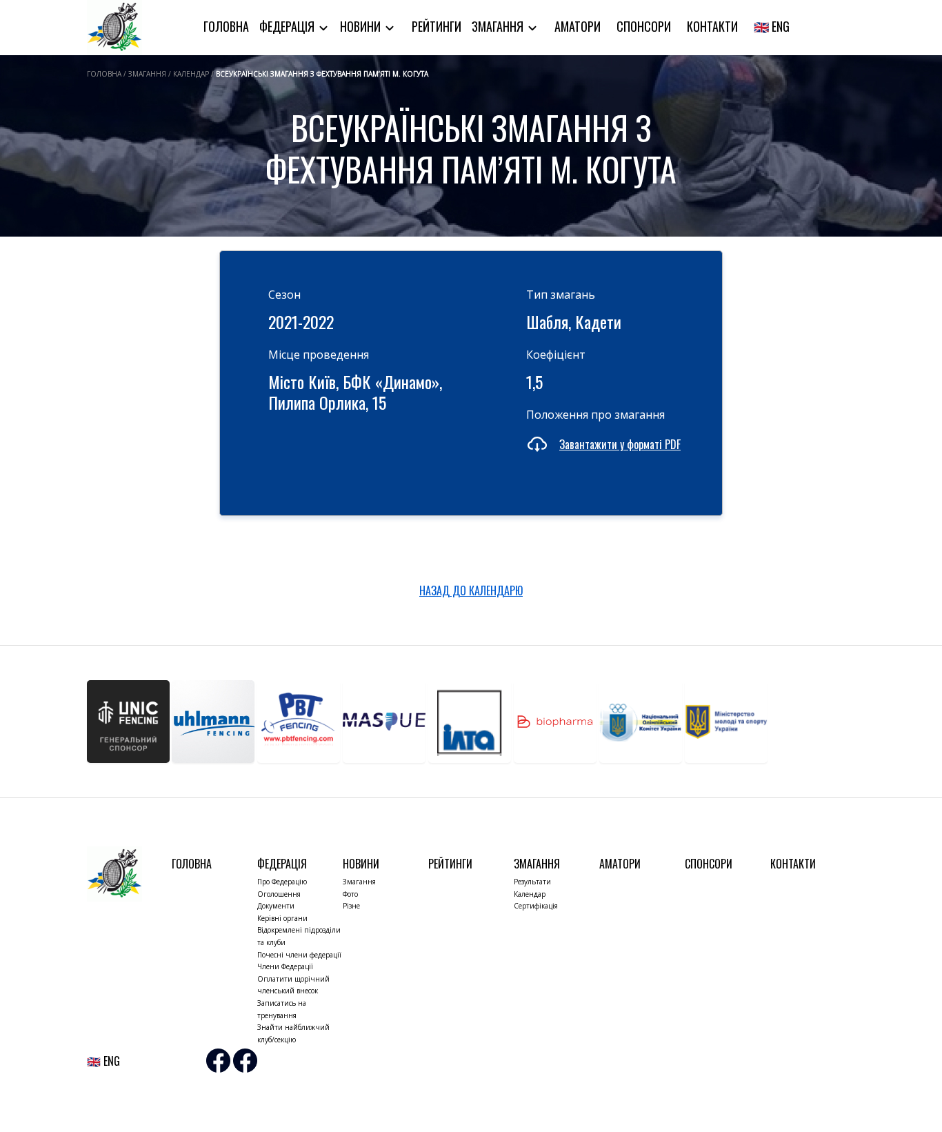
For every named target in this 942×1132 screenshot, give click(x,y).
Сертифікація (536, 906)
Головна (226, 26)
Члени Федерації (285, 966)
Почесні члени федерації (299, 955)
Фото (350, 894)
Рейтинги (436, 26)
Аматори (577, 26)
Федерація (288, 26)
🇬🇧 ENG (772, 26)
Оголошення (279, 894)
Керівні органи (282, 918)
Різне (351, 906)
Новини (361, 26)
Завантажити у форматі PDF (620, 444)
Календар (529, 894)
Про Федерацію (282, 881)
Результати (532, 881)
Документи (275, 906)
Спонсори (644, 26)
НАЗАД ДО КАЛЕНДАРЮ (471, 590)
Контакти (712, 26)
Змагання (499, 26)
